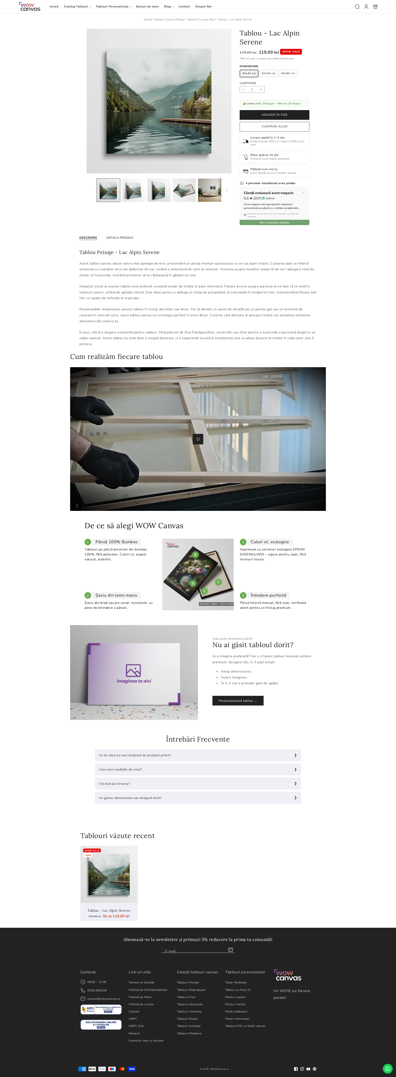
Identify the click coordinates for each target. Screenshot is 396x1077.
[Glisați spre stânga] (91, 190)
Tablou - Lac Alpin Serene (109, 874)
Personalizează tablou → (238, 701)
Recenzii (134, 1033)
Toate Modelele (235, 982)
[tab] (88, 238)
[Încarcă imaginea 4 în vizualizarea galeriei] (184, 190)
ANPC (133, 1019)
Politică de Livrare (141, 1004)
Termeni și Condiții (141, 982)
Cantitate (248, 83)
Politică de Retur (140, 997)
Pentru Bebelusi (236, 1012)
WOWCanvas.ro (219, 1069)
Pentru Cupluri (235, 997)
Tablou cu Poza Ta (237, 990)
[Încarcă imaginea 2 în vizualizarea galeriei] (133, 190)
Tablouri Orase (187, 1019)
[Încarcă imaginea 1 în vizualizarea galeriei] (108, 190)
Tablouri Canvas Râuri (201, 19)
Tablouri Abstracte (190, 1004)
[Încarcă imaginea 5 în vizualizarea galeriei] (209, 190)
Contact (134, 1012)
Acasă (148, 19)
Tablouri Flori (186, 997)
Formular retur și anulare (146, 1041)
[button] (77, 6)
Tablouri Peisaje (188, 982)
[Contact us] (388, 1069)
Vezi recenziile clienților (274, 222)
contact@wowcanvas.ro (103, 999)
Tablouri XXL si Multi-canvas (245, 1026)
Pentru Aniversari (237, 1019)
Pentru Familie (235, 1004)
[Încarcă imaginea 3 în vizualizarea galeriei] (159, 190)
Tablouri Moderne (189, 1033)
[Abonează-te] (230, 949)
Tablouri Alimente (189, 1012)
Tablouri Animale (189, 1026)
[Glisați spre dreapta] (226, 190)
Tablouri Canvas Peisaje (169, 19)
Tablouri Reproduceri (191, 990)
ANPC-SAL (136, 1026)
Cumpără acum (275, 127)
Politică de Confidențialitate (148, 990)
